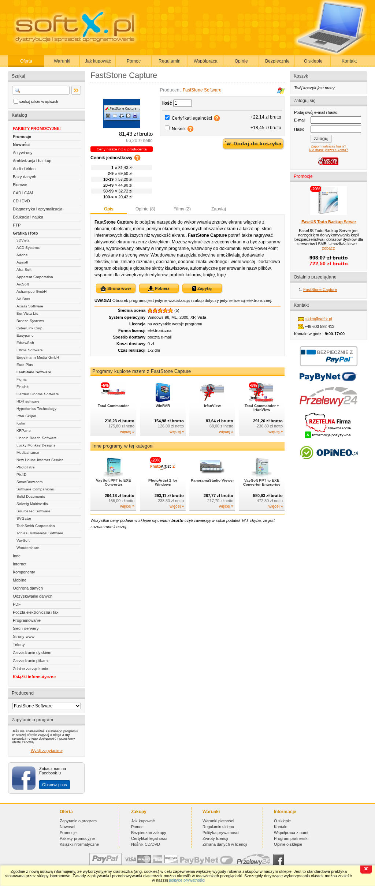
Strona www (118, 288)
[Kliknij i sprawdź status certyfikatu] (328, 437)
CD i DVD (21, 201)
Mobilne (19, 580)
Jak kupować (98, 61)
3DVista (23, 240)
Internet (19, 564)
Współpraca (206, 61)
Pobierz (162, 288)
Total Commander (113, 406)
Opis (109, 209)
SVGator (23, 518)
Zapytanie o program (78, 821)
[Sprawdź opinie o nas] (329, 465)
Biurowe (20, 185)
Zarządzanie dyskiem (32, 652)
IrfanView (212, 406)
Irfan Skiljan (26, 416)
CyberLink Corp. (30, 328)
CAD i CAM (23, 193)
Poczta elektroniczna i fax (36, 612)
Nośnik (179, 128)
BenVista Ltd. (28, 313)
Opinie (241, 61)
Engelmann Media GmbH (37, 357)
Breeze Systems (30, 321)
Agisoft (22, 262)
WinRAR (163, 406)
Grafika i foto (25, 233)
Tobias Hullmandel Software (39, 533)
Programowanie (27, 620)
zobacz (328, 248)
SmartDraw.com (29, 482)
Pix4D (21, 474)
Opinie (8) (145, 209)
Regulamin (170, 61)
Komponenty (24, 572)
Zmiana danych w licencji (225, 844)
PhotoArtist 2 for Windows (162, 482)
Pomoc (134, 61)
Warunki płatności (218, 821)
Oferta (26, 61)
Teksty (19, 644)
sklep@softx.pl (318, 319)
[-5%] (113, 401)
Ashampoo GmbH (31, 291)
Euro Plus (24, 365)
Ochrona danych (28, 588)
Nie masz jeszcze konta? (328, 150)
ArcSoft (22, 284)
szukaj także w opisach (38, 102)
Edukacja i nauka (28, 217)
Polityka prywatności (221, 832)
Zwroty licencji (215, 838)
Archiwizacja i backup (32, 160)
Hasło (299, 129)
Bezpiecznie (277, 61)
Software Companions (35, 489)
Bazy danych (24, 177)
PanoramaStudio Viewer (212, 480)
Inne (17, 556)
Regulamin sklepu (218, 827)
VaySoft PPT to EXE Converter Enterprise (262, 482)
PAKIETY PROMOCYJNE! (37, 128)
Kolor (20, 423)
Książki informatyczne (34, 676)
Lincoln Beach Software (36, 438)
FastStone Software (33, 372)
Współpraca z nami (291, 832)
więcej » (127, 431)
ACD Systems (28, 248)
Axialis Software (29, 306)
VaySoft (23, 540)
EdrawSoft (25, 343)
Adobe (22, 255)
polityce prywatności (187, 880)
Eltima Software (29, 350)
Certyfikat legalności (192, 118)
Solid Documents (30, 496)
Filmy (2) (182, 209)
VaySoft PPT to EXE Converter (113, 482)
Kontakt (349, 61)
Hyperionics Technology (36, 409)
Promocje (22, 136)
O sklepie (313, 61)
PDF (17, 604)
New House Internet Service (40, 460)
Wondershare (27, 548)
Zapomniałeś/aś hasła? (328, 146)
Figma (21, 379)
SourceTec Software (33, 511)
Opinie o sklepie (288, 844)
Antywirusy (23, 152)
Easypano (25, 335)
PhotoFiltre (25, 467)
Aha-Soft (23, 270)
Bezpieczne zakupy (148, 832)
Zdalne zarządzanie (30, 668)
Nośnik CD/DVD (145, 844)
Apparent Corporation (34, 277)
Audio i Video (24, 169)
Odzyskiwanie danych (32, 596)
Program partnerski (291, 838)
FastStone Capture (320, 289)
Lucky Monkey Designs (35, 445)
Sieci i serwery (26, 628)
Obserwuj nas (54, 784)
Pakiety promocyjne (77, 838)
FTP (17, 225)
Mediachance (27, 453)
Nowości (21, 144)
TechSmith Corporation (35, 526)
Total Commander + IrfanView (262, 408)
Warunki (62, 61)
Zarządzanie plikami (30, 660)
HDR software (28, 401)
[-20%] (162, 475)
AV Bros (23, 299)
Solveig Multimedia (32, 504)
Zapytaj (218, 209)
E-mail (299, 120)
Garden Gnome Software (37, 394)
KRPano (23, 431)
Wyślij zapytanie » (47, 750)
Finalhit (22, 387)
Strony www (23, 636)
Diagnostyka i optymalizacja (37, 209)
